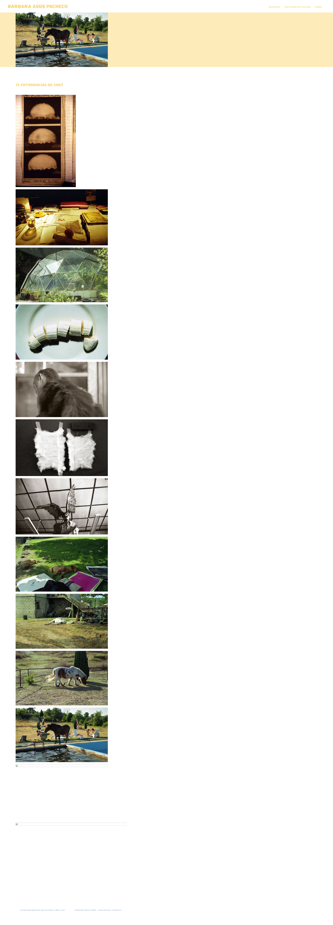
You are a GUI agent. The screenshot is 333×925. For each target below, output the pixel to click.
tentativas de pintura (297, 7)
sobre (318, 7)
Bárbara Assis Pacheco (38, 6)
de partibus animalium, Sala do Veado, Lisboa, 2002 (42, 910)
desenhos (274, 7)
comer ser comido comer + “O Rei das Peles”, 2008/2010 (98, 910)
